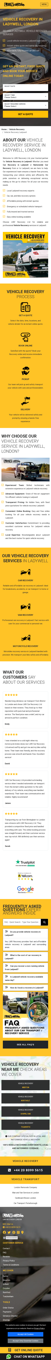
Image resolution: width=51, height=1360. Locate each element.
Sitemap (6, 1320)
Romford (6, 1292)
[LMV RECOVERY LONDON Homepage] (14, 4)
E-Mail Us (9, 1224)
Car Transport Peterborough (25, 1203)
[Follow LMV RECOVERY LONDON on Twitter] (9, 1233)
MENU (44, 4)
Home (4, 129)
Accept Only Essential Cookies (25, 1341)
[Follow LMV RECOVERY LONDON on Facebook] (4, 1233)
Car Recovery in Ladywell (15, 165)
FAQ (4, 1252)
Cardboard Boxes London (25, 1198)
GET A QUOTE (25, 114)
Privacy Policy (39, 1328)
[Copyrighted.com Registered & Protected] (10, 1238)
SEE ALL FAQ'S (25, 1044)
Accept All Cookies (26, 1334)
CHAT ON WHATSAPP (29, 1356)
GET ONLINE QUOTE (28, 1350)
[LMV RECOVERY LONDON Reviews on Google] (25, 889)
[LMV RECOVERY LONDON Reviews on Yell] (25, 877)
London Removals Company (25, 1187)
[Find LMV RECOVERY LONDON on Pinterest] (13, 1233)
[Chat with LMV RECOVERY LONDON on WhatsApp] (10, 1356)
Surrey (5, 1276)
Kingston (6, 1280)
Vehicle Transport (26, 1179)
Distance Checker (10, 1316)
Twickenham (8, 1296)
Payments (7, 1312)
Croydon (6, 1288)
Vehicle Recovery (16, 129)
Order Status (8, 1308)
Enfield (6, 1284)
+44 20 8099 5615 (28, 1170)
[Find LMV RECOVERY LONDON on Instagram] (18, 1233)
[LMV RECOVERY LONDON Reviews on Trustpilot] (25, 863)
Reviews (6, 1256)
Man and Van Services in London (25, 1193)
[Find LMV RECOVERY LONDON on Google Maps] (22, 1233)
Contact (6, 1248)
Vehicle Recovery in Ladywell (19, 161)
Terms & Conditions (11, 1265)
